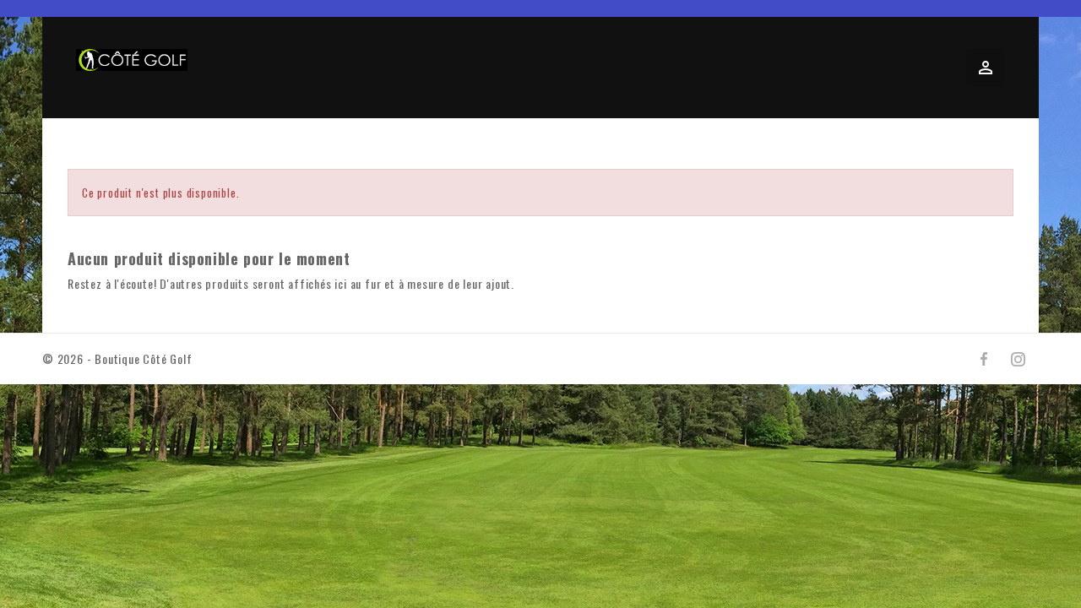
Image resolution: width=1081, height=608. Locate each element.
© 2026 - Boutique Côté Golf (117, 358)
